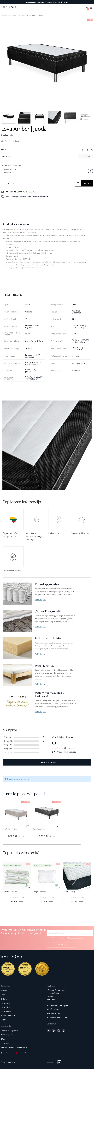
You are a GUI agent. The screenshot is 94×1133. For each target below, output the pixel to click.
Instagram (58, 1030)
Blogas (3, 1019)
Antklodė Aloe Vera (10, 892)
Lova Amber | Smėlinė (10, 829)
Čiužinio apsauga (70, 892)
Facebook (49, 1030)
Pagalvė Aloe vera (40, 892)
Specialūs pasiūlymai (8, 1015)
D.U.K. (3, 1039)
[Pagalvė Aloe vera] (47, 876)
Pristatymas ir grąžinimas (9, 1030)
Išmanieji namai (6, 1011)
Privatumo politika (8, 1062)
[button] (88, 908)
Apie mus (4, 990)
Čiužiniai (4, 999)
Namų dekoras (6, 1007)
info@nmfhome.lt (54, 1009)
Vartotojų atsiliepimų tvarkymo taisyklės (14, 1047)
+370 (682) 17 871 (53, 1013)
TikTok (63, 1030)
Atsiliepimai (5, 1043)
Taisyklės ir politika (7, 1034)
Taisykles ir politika (75, 938)
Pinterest (54, 1030)
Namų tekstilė (5, 1003)
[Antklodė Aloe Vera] (17, 876)
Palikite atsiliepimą (47, 762)
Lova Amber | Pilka (39, 829)
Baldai (3, 994)
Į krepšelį (87, 183)
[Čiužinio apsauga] (77, 876)
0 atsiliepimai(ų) (7, 135)
